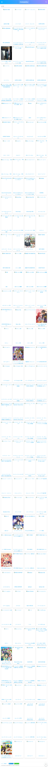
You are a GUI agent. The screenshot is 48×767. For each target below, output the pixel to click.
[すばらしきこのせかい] (41, 560)
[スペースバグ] (18, 616)
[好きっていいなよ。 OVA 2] (18, 166)
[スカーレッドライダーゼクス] (18, 128)
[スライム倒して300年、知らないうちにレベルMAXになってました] (41, 635)
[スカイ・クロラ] (6, 147)
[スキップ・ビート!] (41, 166)
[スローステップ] (18, 747)
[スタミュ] (6, 335)
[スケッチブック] (29, 241)
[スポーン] (6, 635)
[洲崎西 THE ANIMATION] (29, 259)
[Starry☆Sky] (18, 316)
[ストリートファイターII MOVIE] (29, 466)
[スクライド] (41, 222)
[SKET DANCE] (41, 241)
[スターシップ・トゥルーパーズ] (29, 297)
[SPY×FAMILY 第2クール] (41, 541)
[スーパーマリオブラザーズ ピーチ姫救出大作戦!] (41, 53)
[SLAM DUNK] (29, 654)
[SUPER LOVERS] (18, 72)
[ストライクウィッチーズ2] (6, 391)
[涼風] (6, 278)
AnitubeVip (24, 2)
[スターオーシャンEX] (6, 297)
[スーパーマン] (6, 72)
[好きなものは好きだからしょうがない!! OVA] (29, 184)
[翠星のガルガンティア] (6, 109)
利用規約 (5, 763)
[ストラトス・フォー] (6, 447)
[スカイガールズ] (29, 128)
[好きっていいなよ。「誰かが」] (41, 147)
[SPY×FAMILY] (29, 541)
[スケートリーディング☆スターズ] (18, 241)
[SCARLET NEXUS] (6, 128)
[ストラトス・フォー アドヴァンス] (18, 447)
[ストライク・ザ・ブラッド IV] (18, 428)
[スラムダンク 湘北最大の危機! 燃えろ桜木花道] (18, 672)
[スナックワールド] (29, 503)
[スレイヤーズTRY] (18, 710)
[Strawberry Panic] (6, 503)
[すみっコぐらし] (18, 635)
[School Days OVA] (29, 203)
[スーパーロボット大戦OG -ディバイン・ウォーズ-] (18, 91)
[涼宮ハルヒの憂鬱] (18, 278)
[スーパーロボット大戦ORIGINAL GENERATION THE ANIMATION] (6, 91)
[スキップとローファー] (29, 166)
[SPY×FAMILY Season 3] (6, 560)
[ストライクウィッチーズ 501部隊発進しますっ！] (41, 391)
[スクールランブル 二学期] (29, 222)
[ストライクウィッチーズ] (41, 372)
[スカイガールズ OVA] (41, 128)
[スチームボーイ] (6, 353)
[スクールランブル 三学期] (18, 222)
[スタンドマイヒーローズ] (29, 316)
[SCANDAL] (41, 184)
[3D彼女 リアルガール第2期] (6, 691)
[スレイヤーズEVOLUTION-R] (41, 710)
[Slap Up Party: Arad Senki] (18, 654)
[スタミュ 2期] (18, 335)
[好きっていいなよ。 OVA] (6, 166)
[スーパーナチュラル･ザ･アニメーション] (41, 34)
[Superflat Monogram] (29, 53)
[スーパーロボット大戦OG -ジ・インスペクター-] (29, 91)
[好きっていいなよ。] (29, 147)
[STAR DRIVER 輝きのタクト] (6, 316)
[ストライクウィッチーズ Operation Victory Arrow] (18, 410)
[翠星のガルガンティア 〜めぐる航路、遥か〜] (18, 109)
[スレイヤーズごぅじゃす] (6, 729)
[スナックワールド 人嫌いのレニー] (41, 503)
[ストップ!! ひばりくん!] (29, 372)
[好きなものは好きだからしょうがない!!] (18, 184)
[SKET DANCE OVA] (6, 259)
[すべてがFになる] (41, 616)
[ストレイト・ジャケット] (6, 485)
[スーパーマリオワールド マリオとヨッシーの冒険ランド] (41, 91)
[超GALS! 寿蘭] (6, 15)
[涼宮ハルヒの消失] (29, 278)
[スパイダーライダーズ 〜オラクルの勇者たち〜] (18, 541)
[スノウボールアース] (18, 522)
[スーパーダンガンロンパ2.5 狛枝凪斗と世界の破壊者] (18, 34)
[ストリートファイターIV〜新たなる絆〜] (41, 466)
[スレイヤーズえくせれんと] (41, 729)
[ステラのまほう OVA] (18, 372)
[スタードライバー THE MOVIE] (41, 297)
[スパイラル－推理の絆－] (29, 560)
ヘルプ (2, 763)
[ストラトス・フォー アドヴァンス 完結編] (29, 447)
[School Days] (18, 203)
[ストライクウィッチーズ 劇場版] (18, 391)
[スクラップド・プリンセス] (6, 241)
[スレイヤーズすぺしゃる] (29, 691)
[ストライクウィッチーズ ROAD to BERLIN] (29, 391)
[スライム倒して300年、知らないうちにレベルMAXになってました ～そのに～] (6, 654)
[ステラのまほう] (6, 372)
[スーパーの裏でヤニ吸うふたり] (6, 53)
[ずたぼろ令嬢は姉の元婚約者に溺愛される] (41, 316)
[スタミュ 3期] (29, 335)
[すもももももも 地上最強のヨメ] (29, 635)
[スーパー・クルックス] (29, 15)
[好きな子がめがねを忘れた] (6, 184)
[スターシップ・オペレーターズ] (18, 297)
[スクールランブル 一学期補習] (6, 222)
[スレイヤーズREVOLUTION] (29, 710)
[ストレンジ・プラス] (29, 485)
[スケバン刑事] (18, 259)
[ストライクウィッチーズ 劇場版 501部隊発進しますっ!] (6, 410)
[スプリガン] (18, 597)
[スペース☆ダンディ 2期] (6, 616)
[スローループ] (29, 747)
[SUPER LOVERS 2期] (29, 72)
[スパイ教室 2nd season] (6, 541)
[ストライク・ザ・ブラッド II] (41, 410)
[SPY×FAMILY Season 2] (18, 560)
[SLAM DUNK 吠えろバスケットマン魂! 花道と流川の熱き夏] (6, 672)
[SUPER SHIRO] (41, 15)
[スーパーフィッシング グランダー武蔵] (18, 53)
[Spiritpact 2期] (41, 578)
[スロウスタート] (41, 747)
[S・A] (29, 616)
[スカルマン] (18, 147)
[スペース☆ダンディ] (41, 597)
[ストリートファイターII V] (18, 466)
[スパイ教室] (41, 522)
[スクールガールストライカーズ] (6, 203)
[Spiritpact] (29, 578)
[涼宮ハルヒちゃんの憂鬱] (41, 278)
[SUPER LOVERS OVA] (41, 72)
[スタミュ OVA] (41, 335)
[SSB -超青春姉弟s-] (6, 34)
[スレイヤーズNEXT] (6, 710)
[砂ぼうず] (6, 522)
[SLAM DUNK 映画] (41, 654)
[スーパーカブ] (18, 15)
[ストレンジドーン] (18, 485)
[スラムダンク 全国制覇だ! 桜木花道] (29, 672)
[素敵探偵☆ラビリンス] (29, 353)
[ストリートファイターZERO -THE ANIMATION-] (6, 466)
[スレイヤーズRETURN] (29, 729)
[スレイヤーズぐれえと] (18, 729)
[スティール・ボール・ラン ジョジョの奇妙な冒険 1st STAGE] (18, 353)
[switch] (29, 109)
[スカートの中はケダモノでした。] (41, 109)
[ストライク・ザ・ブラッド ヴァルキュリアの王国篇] (41, 428)
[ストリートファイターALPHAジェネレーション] (41, 447)
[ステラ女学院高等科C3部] (41, 353)
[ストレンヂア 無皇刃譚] (41, 485)
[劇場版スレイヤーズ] (41, 691)
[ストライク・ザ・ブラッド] (29, 410)
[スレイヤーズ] (18, 691)
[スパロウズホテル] (6, 578)
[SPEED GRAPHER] (18, 578)
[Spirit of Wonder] (29, 597)
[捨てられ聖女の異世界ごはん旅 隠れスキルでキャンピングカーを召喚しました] (6, 747)
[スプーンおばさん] (6, 597)
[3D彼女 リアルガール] (41, 672)
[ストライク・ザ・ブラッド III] (6, 428)
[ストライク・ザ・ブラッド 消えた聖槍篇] (29, 428)
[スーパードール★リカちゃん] (29, 34)
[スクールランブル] (41, 203)
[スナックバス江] (18, 503)
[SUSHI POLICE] (41, 259)
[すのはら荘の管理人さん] (29, 522)
